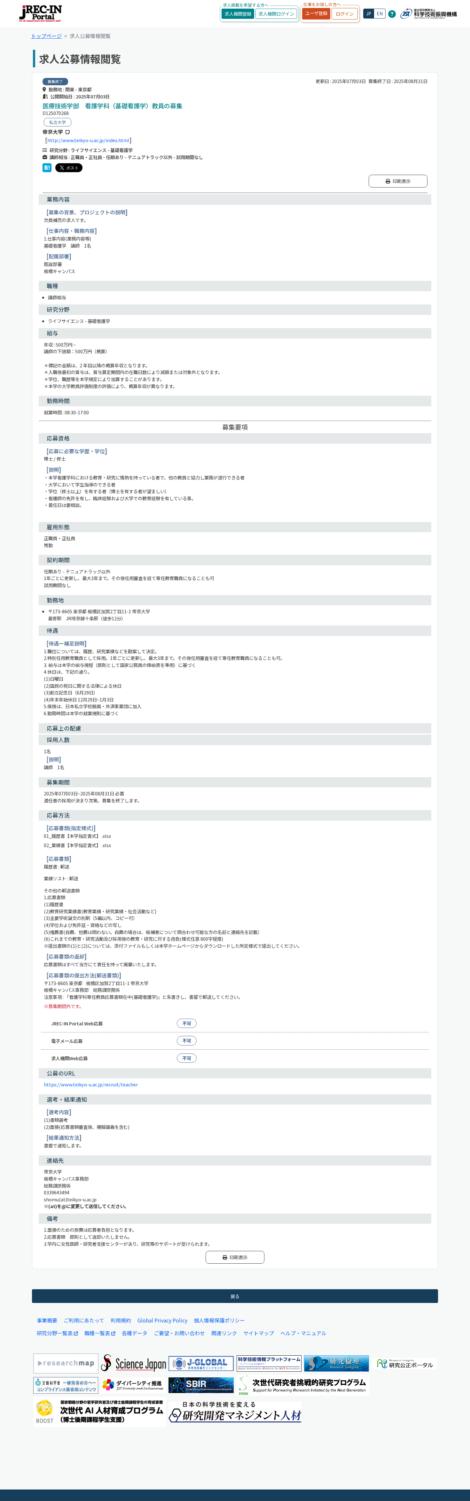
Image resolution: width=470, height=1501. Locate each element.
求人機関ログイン (276, 13)
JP (368, 13)
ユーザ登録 (316, 13)
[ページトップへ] (455, 1486)
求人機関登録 (237, 13)
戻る (235, 1296)
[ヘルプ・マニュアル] (392, 14)
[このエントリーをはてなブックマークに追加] (47, 167)
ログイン (345, 13)
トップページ (46, 36)
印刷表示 (402, 181)
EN (380, 13)
